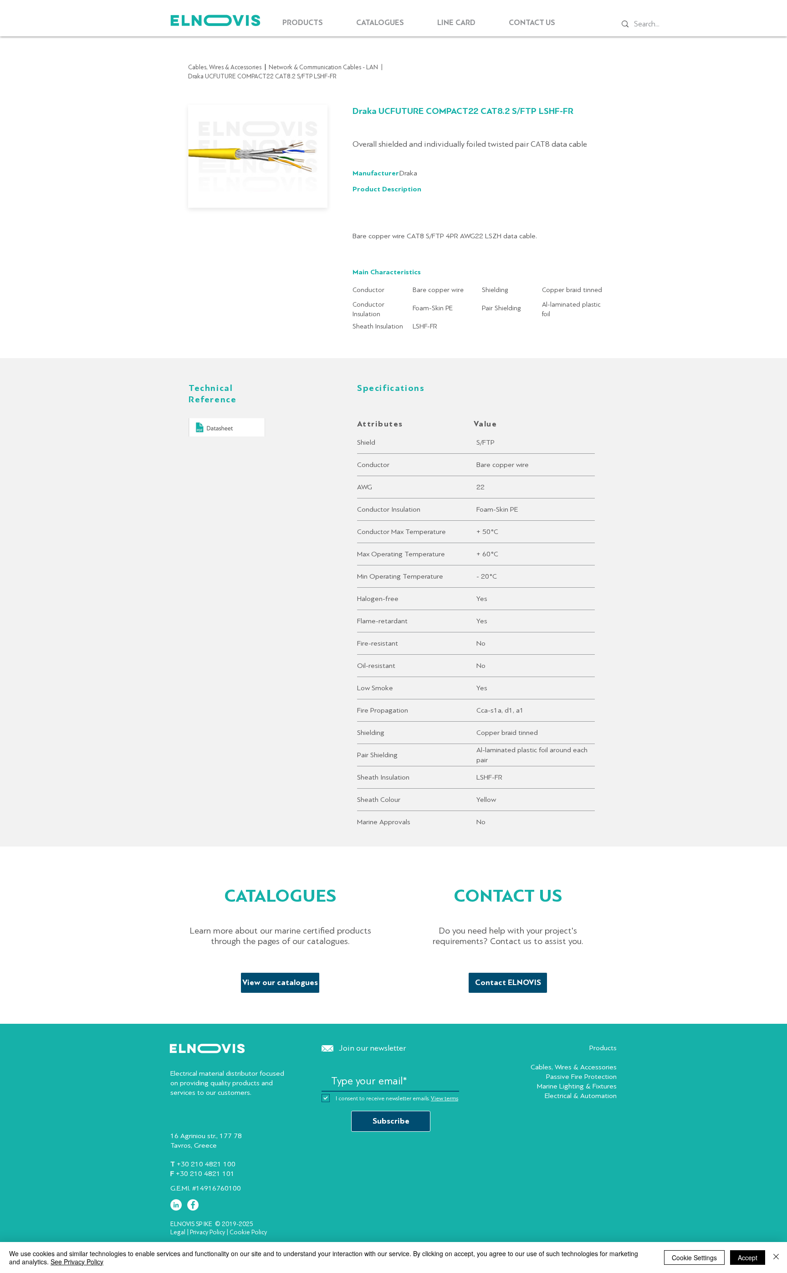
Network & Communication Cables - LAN (323, 67)
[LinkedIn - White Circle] (176, 1205)
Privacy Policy (207, 1232)
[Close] (776, 1257)
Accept (747, 1257)
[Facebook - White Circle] (193, 1205)
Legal (177, 1232)
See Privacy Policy (77, 1261)
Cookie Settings (694, 1257)
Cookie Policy (248, 1232)
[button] (302, 22)
